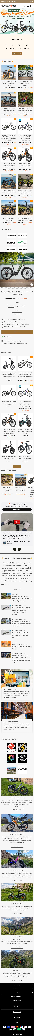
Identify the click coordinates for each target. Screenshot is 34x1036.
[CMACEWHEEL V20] (17, 859)
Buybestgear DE (17, 1000)
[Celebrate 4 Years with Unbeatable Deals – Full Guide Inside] (6, 643)
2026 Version (17, 314)
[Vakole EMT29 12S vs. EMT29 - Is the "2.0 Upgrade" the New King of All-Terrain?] (6, 621)
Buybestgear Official (18, 504)
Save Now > (17, 53)
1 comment (15, 605)
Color (17, 302)
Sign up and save (17, 996)
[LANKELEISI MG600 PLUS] (17, 787)
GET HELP (17, 992)
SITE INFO (16, 985)
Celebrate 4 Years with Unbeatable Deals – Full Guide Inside (22, 646)
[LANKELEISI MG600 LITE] (17, 823)
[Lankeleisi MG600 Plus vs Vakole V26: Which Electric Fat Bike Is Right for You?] (6, 596)
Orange (23, 306)
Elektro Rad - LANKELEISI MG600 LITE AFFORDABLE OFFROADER (20, 635)
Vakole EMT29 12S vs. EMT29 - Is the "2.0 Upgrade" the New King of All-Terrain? (21, 624)
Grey (16, 306)
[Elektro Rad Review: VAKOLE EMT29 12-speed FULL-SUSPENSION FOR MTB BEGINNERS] (6, 607)
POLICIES (16, 988)
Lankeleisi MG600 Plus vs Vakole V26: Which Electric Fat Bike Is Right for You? (22, 599)
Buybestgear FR (17, 1006)
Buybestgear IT (17, 1011)
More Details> (17, 810)
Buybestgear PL (17, 1017)
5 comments (15, 653)
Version (17, 311)
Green (10, 306)
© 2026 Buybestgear (17, 1034)
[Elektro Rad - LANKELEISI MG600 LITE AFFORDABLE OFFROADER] (6, 632)
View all (17, 466)
